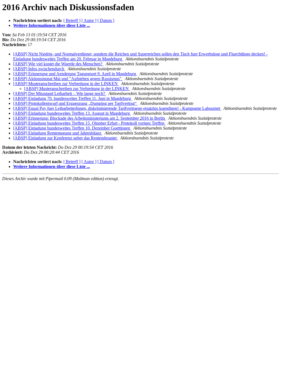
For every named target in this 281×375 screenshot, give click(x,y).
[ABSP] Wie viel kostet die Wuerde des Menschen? (58, 63)
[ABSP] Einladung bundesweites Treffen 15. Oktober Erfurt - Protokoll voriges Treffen (89, 123)
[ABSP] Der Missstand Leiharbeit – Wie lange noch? (59, 93)
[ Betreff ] (71, 20)
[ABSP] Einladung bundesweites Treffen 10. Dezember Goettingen (72, 128)
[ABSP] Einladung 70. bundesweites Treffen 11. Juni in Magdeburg (72, 98)
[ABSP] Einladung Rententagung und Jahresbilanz (57, 133)
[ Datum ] (105, 20)
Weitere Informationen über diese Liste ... (51, 25)
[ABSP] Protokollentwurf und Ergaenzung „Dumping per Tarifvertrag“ (75, 103)
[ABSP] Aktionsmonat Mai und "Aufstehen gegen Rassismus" (68, 78)
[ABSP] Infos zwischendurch (39, 68)
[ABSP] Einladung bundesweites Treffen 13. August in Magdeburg (72, 113)
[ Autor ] (89, 20)
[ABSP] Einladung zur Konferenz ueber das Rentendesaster (65, 138)
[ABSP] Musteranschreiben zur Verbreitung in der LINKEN (66, 83)
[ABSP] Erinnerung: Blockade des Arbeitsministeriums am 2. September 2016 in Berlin (89, 118)
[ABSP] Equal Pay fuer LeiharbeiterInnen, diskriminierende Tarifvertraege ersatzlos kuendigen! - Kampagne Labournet (117, 108)
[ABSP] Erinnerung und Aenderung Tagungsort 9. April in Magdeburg (75, 73)
